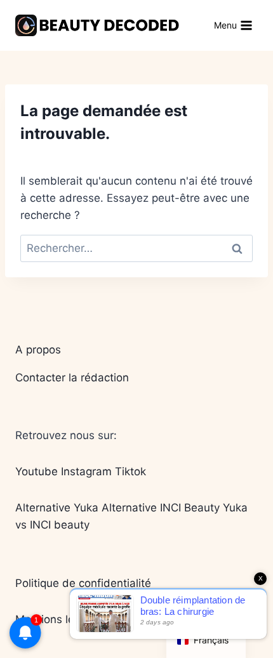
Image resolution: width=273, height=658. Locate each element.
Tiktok (130, 471)
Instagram (86, 471)
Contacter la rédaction (72, 377)
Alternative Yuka (56, 507)
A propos (38, 349)
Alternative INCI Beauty (161, 507)
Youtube (36, 471)
